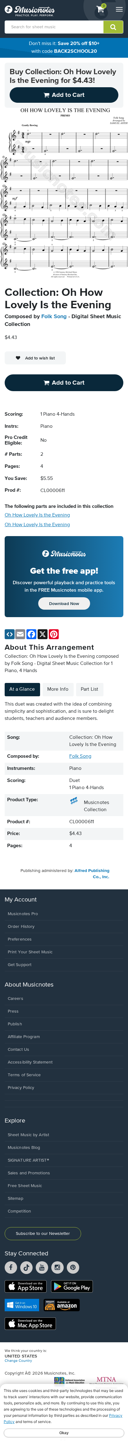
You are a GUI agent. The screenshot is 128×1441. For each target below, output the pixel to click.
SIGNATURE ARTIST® (28, 1160)
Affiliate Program (24, 1037)
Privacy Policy (21, 1088)
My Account (21, 900)
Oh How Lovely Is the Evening (37, 515)
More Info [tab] (57, 689)
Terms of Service (24, 1075)
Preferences (20, 939)
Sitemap (15, 1198)
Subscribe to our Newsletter (43, 1233)
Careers (15, 998)
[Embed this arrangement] (10, 634)
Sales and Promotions (29, 1173)
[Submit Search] (113, 27)
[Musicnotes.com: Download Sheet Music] (29, 11)
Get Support (19, 965)
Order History (21, 926)
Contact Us (18, 1049)
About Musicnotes (29, 985)
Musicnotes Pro (23, 914)
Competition (19, 1211)
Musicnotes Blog (24, 1147)
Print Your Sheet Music (30, 952)
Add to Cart (68, 383)
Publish (15, 1024)
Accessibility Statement (30, 1062)
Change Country (18, 1361)
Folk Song (54, 316)
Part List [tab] (89, 689)
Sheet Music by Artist (28, 1135)
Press (13, 1011)
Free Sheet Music (25, 1186)
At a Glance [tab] (22, 689)
